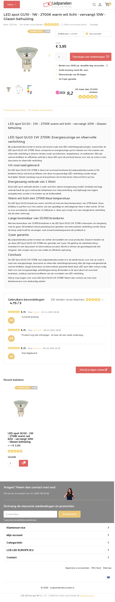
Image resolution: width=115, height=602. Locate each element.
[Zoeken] (94, 4)
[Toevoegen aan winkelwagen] (23, 463)
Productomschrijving (14, 110)
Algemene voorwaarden (77, 568)
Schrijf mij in (69, 514)
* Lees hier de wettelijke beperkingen (20, 520)
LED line (13, 24)
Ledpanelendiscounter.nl (62, 587)
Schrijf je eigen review (92, 369)
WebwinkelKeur (87, 595)
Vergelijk (94, 24)
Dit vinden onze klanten (40, 110)
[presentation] (46, 55)
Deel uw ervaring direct (75, 24)
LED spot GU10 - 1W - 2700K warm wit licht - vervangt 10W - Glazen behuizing (20, 437)
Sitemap (107, 568)
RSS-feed (96, 568)
